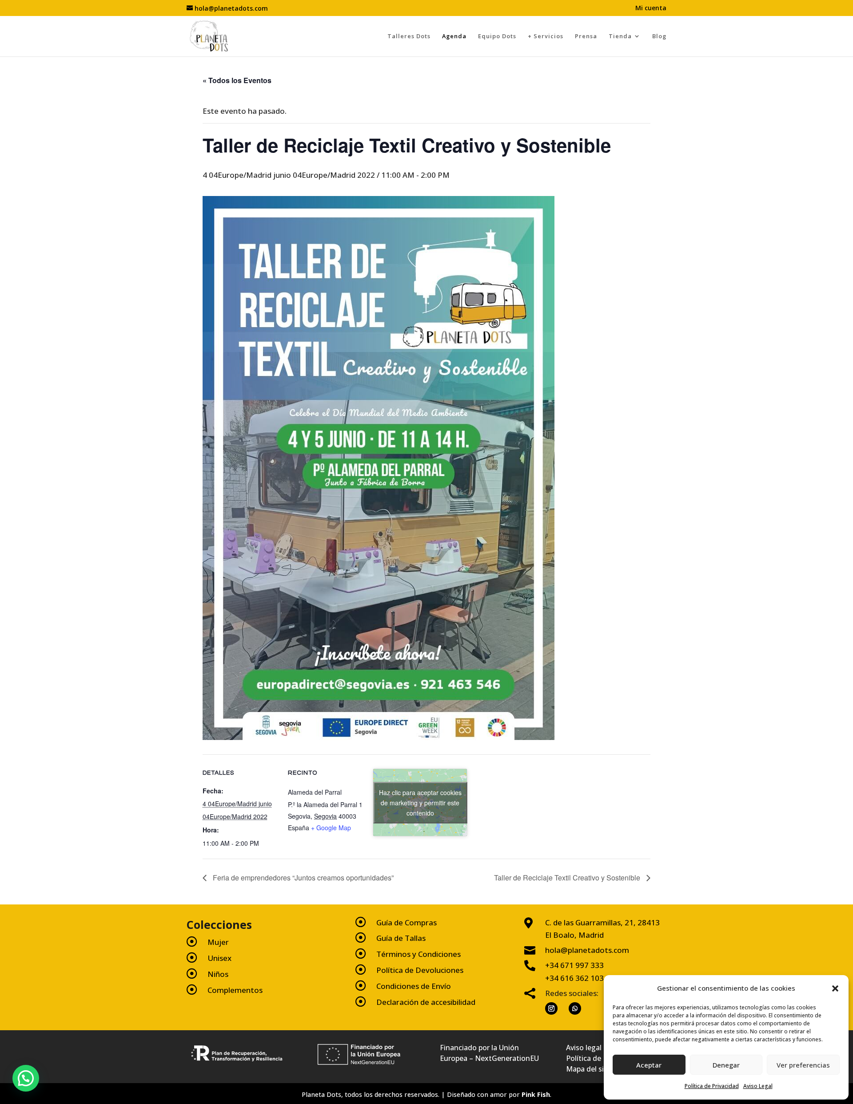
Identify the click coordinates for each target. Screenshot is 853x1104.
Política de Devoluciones (419, 970)
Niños (217, 974)
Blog (659, 36)
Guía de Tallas (401, 938)
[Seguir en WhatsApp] (575, 1008)
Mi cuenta (650, 8)
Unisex (219, 958)
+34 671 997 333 (574, 965)
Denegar (726, 1064)
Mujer (218, 942)
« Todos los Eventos (237, 80)
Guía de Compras (406, 922)
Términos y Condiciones (418, 954)
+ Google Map (331, 827)
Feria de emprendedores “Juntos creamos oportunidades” (302, 877)
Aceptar (649, 1064)
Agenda (454, 36)
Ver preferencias (803, 1064)
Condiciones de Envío (413, 986)
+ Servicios (545, 36)
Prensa (586, 36)
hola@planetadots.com (587, 950)
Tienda (620, 36)
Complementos (235, 990)
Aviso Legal (758, 1086)
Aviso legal (584, 1047)
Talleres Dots (408, 36)
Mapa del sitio (589, 1069)
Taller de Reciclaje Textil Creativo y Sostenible (568, 877)
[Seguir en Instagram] (551, 1008)
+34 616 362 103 (574, 978)
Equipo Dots (497, 36)
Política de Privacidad (712, 1086)
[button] (835, 988)
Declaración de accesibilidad (425, 1002)
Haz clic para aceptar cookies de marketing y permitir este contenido (420, 802)
